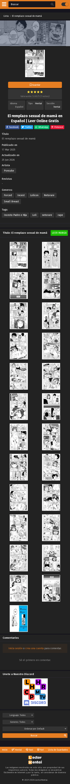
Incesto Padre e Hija (15, 215)
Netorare (49, 195)
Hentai (38, 103)
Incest (21, 195)
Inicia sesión (15, 648)
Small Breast (11, 201)
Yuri (41, 749)
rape (60, 215)
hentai (57, 106)
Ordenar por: (34, 729)
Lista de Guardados (58, 749)
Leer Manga (59, 232)
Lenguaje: (18, 715)
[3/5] (35, 92)
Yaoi (30, 749)
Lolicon (34, 195)
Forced (8, 195)
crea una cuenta (34, 648)
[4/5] (38, 92)
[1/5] (28, 92)
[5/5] (41, 92)
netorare (47, 215)
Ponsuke (9, 170)
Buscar (34, 735)
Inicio (5, 749)
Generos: (17, 722)
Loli (34, 215)
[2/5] (31, 92)
